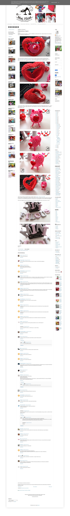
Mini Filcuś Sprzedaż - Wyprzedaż (58, 138)
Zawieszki (57, 163)
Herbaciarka (57, 237)
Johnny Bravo (57, 175)
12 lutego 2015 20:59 (25, 353)
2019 (56, 118)
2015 (56, 123)
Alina (21, 460)
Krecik (56, 176)
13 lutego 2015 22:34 (28, 342)
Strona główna (35, 486)
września (58, 127)
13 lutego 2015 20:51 (25, 449)
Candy (57, 136)
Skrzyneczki (57, 238)
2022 (56, 115)
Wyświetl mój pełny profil (58, 43)
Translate (14, 501)
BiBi (20, 348)
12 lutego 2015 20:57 (24, 348)
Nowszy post (19, 486)
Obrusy (57, 204)
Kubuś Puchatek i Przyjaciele (58, 178)
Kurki (56, 212)
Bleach (57, 170)
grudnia (58, 124)
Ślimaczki (57, 247)
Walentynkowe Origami (58, 141)
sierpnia (58, 128)
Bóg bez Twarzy (58, 172)
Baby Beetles (57, 168)
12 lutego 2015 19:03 (25, 294)
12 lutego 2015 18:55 (25, 288)
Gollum (57, 174)
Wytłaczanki (57, 263)
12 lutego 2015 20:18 (25, 316)
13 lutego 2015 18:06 (26, 444)
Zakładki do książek (58, 207)
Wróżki (56, 162)
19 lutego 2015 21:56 (28, 422)
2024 (56, 113)
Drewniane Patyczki (58, 233)
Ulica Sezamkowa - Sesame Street (58, 193)
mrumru (21, 466)
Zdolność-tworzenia (22, 363)
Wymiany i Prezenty (25, 250)
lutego (57, 135)
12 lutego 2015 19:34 (25, 310)
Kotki (56, 211)
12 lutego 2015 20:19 (25, 321)
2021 (56, 116)
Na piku (57, 203)
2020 (56, 117)
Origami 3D (21, 250)
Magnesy (57, 202)
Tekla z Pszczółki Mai (61, 328)
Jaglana (21, 281)
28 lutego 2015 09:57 (25, 466)
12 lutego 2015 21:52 (28, 363)
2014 (56, 145)
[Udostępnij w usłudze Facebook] (27, 249)
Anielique (21, 294)
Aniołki (56, 151)
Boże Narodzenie (58, 152)
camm (21, 255)
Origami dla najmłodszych (57, 260)
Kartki (56, 257)
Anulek (21, 321)
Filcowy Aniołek (58, 139)
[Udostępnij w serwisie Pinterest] (28, 249)
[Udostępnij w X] (26, 249)
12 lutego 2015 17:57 (25, 255)
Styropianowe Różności (57, 262)
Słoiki (56, 206)
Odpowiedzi (22, 340)
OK (58, 2)
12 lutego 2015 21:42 (25, 358)
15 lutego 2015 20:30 (24, 460)
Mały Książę (57, 179)
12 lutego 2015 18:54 (25, 281)
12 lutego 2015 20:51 (24, 336)
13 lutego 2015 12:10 (26, 410)
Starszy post (50, 486)
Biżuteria (57, 198)
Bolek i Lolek (57, 171)
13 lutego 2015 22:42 (26, 455)
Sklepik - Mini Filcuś (11, 29)
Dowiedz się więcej (54, 2)
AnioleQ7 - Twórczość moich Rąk (40, 196)
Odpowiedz (21, 257)
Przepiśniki (57, 252)
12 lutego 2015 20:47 (28, 331)
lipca (57, 129)
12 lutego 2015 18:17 (25, 265)
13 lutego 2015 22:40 (28, 417)
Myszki (56, 214)
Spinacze (57, 205)
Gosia (23, 342)
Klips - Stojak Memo (58, 201)
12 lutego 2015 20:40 (26, 326)
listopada (58, 125)
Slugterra (57, 189)
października (58, 126)
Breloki (57, 199)
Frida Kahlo (57, 173)
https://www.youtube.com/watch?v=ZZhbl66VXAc (25, 59)
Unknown (21, 265)
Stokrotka (21, 444)
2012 (56, 147)
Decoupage (57, 232)
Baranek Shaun (58, 169)
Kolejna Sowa (58, 142)
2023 (56, 114)
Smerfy (57, 190)
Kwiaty (56, 258)
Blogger (38, 505)
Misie (56, 213)
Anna (21, 336)
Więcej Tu (10, 36)
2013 (56, 146)
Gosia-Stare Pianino (23, 331)
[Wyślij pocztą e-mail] (25, 249)
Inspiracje (57, 251)
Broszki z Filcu (57, 200)
